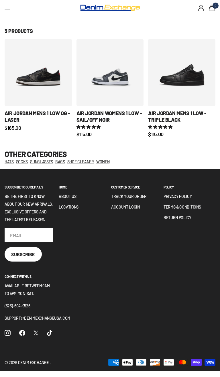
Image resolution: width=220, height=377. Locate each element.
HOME (63, 187)
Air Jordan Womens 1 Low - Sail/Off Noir (109, 116)
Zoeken (69, 8)
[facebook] (22, 333)
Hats (9, 161)
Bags (60, 161)
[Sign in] (201, 7)
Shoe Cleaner (80, 161)
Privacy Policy (178, 196)
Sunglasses (41, 161)
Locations (68, 207)
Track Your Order (129, 196)
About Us (67, 196)
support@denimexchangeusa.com (37, 318)
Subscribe (23, 254)
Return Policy (177, 217)
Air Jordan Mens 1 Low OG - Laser (37, 116)
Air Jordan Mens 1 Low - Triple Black (177, 116)
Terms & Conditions (182, 207)
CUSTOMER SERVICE (125, 187)
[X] (36, 333)
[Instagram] (8, 333)
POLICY (169, 187)
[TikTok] (49, 333)
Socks (22, 161)
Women (102, 161)
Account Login (125, 207)
